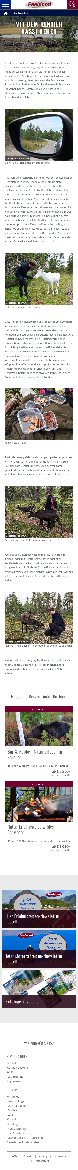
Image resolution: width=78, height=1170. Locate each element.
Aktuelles (13, 1096)
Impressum (14, 1081)
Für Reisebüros (17, 1133)
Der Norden (20, 13)
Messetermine (16, 1128)
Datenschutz (15, 1076)
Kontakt (12, 1063)
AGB (10, 1072)
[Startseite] (6, 13)
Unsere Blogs (15, 1101)
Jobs (10, 1114)
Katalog (43, 1156)
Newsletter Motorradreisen (25, 1137)
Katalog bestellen (18, 1067)
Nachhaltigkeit (16, 1105)
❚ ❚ (73, 21)
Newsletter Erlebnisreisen (24, 1142)
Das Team (13, 1110)
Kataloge (13, 1124)
